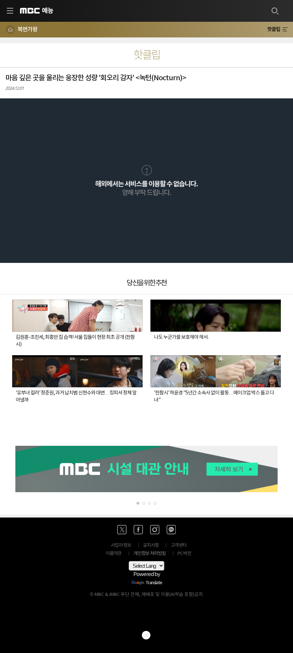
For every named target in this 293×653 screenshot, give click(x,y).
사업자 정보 (121, 545)
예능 (47, 11)
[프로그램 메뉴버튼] (285, 29)
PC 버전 (184, 553)
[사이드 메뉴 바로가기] (10, 11)
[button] (146, 180)
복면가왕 (28, 29)
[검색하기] (275, 10)
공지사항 (151, 545)
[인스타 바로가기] (154, 529)
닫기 (146, 635)
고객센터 (179, 545)
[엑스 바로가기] (121, 529)
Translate (154, 583)
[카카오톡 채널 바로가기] (171, 529)
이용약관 (113, 553)
